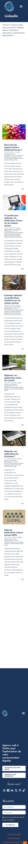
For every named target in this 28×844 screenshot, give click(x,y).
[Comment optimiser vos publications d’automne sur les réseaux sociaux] (14, 282)
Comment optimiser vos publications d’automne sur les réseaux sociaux (13, 299)
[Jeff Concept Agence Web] (9, 2)
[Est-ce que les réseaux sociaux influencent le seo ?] (14, 132)
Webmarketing (8, 230)
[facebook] (8, 790)
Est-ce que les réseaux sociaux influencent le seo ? (13, 147)
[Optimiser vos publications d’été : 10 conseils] (14, 362)
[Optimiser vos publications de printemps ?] (14, 438)
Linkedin (20, 158)
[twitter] (16, 790)
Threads (11, 159)
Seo (5, 159)
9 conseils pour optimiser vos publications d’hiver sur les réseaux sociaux (13, 220)
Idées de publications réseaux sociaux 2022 (13, 532)
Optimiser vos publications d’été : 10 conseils (13, 378)
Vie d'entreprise (17, 229)
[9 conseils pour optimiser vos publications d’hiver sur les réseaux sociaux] (14, 202)
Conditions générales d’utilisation (14, 842)
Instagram (15, 158)
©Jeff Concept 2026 (14, 834)
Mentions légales (14, 838)
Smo (8, 159)
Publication (18, 234)
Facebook (14, 156)
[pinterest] (20, 790)
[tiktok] (24, 790)
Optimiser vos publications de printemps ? (11, 454)
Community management (11, 232)
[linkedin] (12, 790)
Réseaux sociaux (8, 153)
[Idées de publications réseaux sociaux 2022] (14, 517)
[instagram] (4, 790)
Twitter (15, 159)
